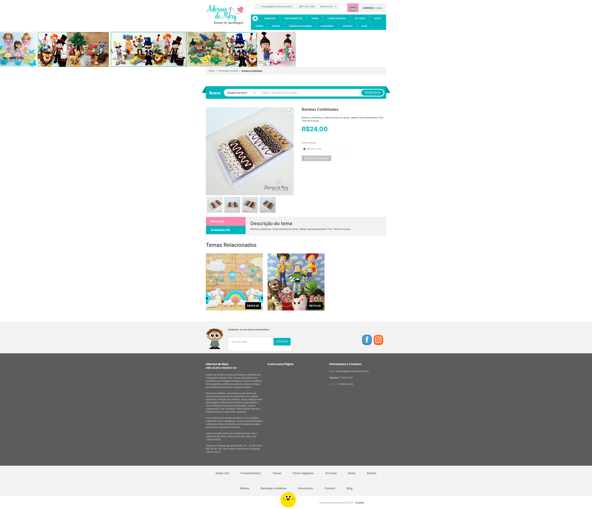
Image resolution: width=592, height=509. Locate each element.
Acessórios (327, 26)
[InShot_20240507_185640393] (250, 205)
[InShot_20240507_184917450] (215, 205)
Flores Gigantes (336, 18)
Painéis (259, 26)
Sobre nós (269, 18)
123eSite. (359, 502)
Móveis (276, 26)
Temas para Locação (228, 71)
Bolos (377, 18)
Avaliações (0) (220, 230)
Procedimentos (293, 18)
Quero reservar (316, 158)
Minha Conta (326, 6)
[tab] (226, 221)
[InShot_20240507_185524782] (232, 205)
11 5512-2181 (308, 6)
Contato (348, 26)
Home (212, 71)
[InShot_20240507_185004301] (267, 205)
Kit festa (360, 18)
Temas (314, 18)
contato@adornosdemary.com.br (276, 6)
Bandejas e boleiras (300, 26)
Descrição (217, 221)
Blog (364, 26)
